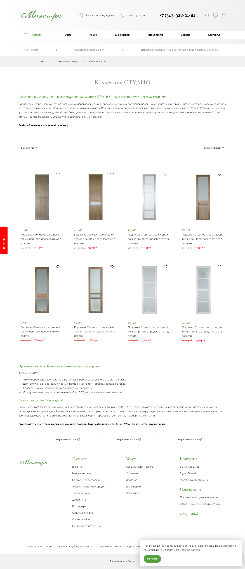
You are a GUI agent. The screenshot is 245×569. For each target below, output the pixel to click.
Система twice (81, 519)
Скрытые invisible (82, 512)
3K (133, 561)
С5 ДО (132, 230)
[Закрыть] (239, 543)
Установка (132, 473)
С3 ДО (132, 323)
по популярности (212, 147)
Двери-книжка (81, 493)
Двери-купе (79, 499)
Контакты (214, 34)
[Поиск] (207, 15)
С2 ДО (78, 230)
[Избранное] (215, 15)
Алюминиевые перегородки (88, 486)
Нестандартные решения (87, 526)
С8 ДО (78, 323)
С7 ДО (24, 323)
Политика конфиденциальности (199, 497)
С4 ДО (186, 323)
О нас (68, 34)
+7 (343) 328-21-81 (179, 15)
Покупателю (155, 34)
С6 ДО (186, 230)
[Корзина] (224, 15)
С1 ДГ (23, 230)
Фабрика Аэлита (97, 61)
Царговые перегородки (86, 479)
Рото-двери (79, 506)
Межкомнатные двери (66, 61)
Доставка (131, 479)
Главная (40, 61)
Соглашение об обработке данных (200, 504)
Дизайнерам (122, 34)
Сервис (185, 34)
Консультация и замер (139, 466)
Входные (77, 466)
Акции (93, 34)
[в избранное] (58, 174)
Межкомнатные (81, 473)
